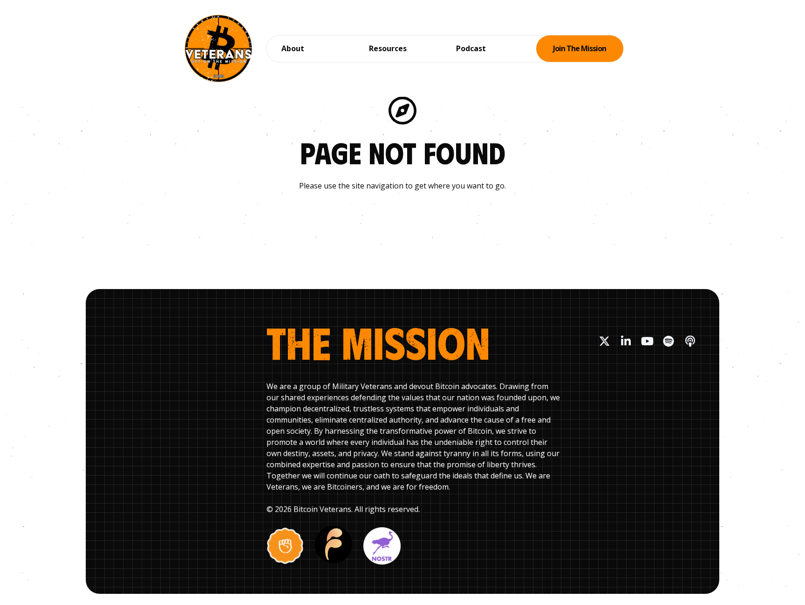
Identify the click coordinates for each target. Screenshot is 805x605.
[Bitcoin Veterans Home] (218, 48)
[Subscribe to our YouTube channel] (647, 341)
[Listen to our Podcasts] (690, 341)
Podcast (471, 48)
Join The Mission (579, 48)
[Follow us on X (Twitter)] (604, 341)
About (292, 48)
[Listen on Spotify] (668, 341)
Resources (388, 48)
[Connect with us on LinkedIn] (626, 341)
